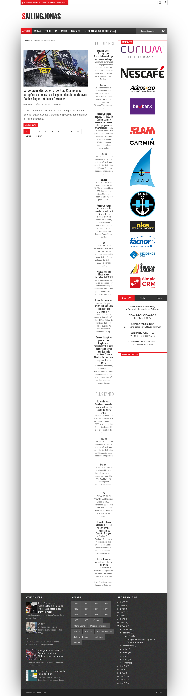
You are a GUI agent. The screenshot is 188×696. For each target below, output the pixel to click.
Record (88, 631)
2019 (95, 609)
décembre (128, 629)
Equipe (104, 153)
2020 (105, 609)
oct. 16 (128, 636)
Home (27, 41)
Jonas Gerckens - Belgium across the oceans (44, 2)
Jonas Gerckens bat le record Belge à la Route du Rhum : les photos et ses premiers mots (104, 306)
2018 (85, 609)
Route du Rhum (104, 631)
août (125, 649)
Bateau (104, 179)
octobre (126, 633)
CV (104, 242)
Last (39, 136)
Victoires (99, 637)
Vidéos (76, 642)
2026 (85, 620)
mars (125, 659)
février (126, 663)
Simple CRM (41, 693)
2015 (95, 603)
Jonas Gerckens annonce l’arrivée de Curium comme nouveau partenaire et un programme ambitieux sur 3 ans (104, 120)
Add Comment (54, 104)
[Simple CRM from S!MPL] (142, 287)
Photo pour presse (99, 626)
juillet (125, 652)
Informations (79, 626)
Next (28, 136)
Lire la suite (30, 125)
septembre (128, 645)
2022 (85, 614)
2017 (75, 609)
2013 (75, 603)
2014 (85, 603)
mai (125, 656)
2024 (105, 614)
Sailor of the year (81, 637)
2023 (95, 614)
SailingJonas (41, 16)
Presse (76, 631)
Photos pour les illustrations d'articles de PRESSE (103, 274)
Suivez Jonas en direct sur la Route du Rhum (103, 562)
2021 (75, 614)
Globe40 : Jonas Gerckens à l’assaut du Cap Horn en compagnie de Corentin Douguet (104, 528)
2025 (75, 620)
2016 (105, 603)
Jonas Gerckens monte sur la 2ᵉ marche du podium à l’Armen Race (103, 210)
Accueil (159, 692)
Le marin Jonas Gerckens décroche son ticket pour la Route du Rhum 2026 (103, 407)
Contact (103, 85)
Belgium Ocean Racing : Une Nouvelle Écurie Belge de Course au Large (103, 55)
